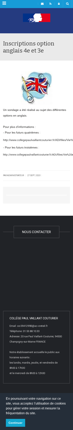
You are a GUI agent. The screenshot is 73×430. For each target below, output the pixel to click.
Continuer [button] (15, 422)
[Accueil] (36, 23)
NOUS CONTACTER (36, 232)
